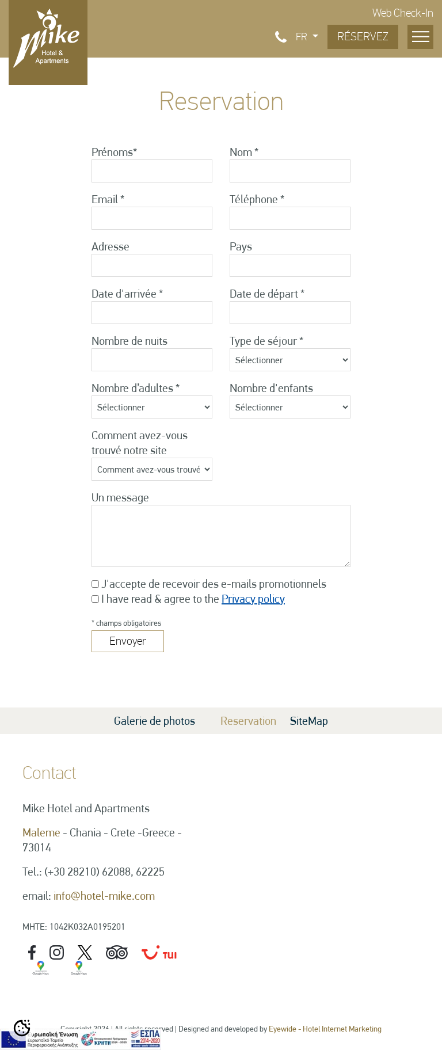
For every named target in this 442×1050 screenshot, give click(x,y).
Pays (241, 246)
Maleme (41, 832)
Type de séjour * (266, 341)
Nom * (244, 152)
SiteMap (309, 721)
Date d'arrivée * (127, 293)
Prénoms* (114, 152)
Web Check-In (402, 13)
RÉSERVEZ (362, 36)
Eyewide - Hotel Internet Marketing (325, 1028)
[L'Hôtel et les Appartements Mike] (48, 37)
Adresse (110, 246)
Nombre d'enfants (271, 388)
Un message (120, 497)
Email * (108, 199)
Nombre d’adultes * (136, 388)
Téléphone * (257, 199)
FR (303, 37)
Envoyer (127, 641)
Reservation (248, 721)
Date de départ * (267, 293)
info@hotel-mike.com (104, 896)
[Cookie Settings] (22, 1028)
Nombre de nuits (129, 341)
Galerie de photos (154, 721)
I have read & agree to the (193, 599)
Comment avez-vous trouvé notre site (140, 442)
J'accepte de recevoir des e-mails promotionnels (213, 584)
